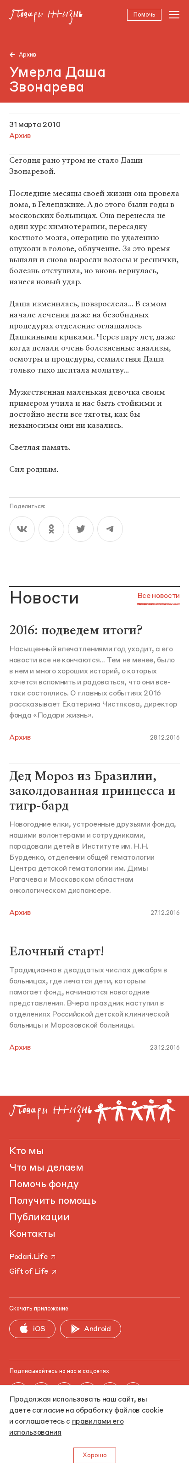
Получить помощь (52, 1201)
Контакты (32, 1234)
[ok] (51, 529)
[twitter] (81, 529)
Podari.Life (28, 1257)
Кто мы (26, 1151)
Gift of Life (28, 1272)
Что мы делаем (46, 1168)
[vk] (22, 529)
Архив (27, 55)
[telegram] (110, 529)
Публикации (39, 1217)
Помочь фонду (44, 1184)
